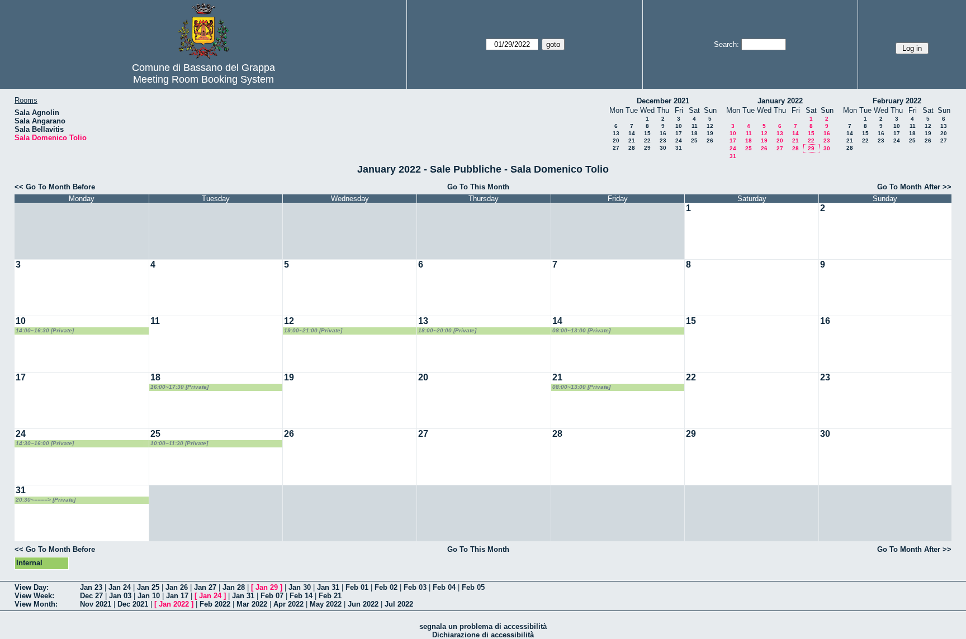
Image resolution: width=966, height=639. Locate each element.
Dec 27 (91, 596)
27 (616, 148)
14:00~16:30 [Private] (45, 330)
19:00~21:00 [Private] (313, 330)
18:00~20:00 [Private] (447, 330)
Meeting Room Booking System (203, 79)
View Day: (32, 587)
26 (710, 140)
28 (631, 148)
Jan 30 (299, 587)
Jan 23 (91, 587)
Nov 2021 (95, 604)
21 (631, 140)
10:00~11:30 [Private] (179, 443)
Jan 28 (233, 587)
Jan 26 (176, 587)
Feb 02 (386, 587)
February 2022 (897, 101)
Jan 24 (119, 587)
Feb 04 (444, 587)
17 (678, 133)
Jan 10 (149, 596)
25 (694, 140)
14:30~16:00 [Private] (45, 443)
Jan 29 (266, 587)
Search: (726, 44)
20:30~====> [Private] (45, 500)
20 (616, 140)
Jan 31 (328, 587)
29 (647, 148)
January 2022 (780, 101)
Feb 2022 (215, 604)
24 (678, 140)
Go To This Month (478, 187)
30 (663, 148)
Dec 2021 (132, 604)
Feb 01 (356, 587)
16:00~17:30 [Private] (179, 387)
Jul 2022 (399, 604)
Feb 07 (272, 596)
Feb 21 (330, 596)
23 (663, 140)
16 (663, 133)
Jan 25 (148, 587)
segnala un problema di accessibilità (483, 626)
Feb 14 (301, 596)
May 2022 (326, 604)
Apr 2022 (288, 604)
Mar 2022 (251, 604)
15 (647, 133)
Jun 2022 (363, 604)
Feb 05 (473, 587)
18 (694, 133)
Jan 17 (177, 596)
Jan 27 (205, 587)
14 (631, 133)
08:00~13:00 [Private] (581, 330)
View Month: (36, 604)
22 (647, 140)
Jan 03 (120, 596)
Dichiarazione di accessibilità (483, 635)
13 (616, 133)
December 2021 (663, 101)
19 (710, 133)
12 (710, 126)
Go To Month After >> (914, 187)
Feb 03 (415, 587)
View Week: (34, 596)
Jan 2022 (174, 604)
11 (695, 126)
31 (678, 148)
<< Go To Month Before (55, 187)
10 (678, 126)
